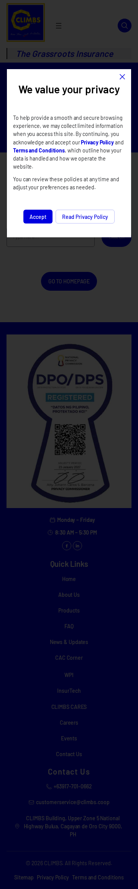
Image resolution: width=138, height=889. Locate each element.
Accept (38, 217)
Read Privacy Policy (85, 217)
